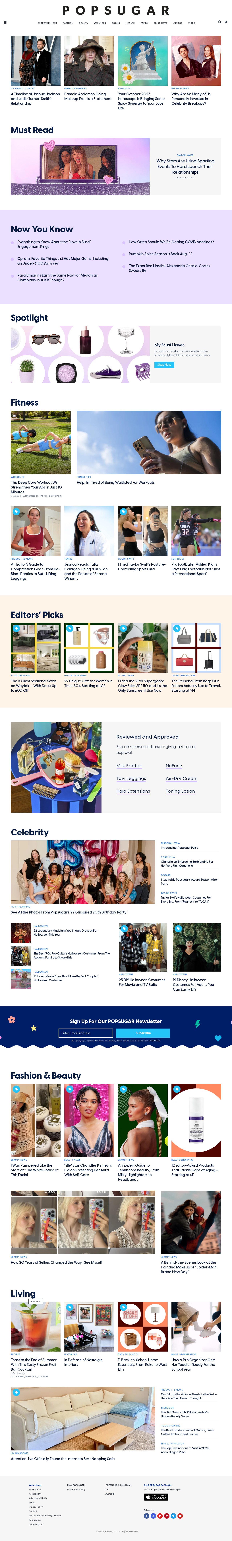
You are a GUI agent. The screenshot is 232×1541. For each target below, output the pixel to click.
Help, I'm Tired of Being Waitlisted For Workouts (116, 482)
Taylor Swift (126, 559)
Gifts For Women (75, 675)
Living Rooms (19, 1453)
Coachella (168, 857)
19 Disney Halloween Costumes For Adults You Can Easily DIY (193, 985)
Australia (109, 1494)
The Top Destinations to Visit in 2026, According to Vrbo (185, 1450)
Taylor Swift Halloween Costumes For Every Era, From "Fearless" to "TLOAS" (186, 899)
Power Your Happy (76, 1489)
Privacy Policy (116, 1041)
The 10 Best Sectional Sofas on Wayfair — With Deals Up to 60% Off (34, 686)
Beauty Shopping (182, 1160)
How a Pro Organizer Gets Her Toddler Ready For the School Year (193, 1365)
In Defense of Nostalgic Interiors (83, 1362)
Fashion (68, 23)
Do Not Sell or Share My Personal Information (45, 1517)
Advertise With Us (38, 1498)
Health (130, 23)
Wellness (100, 23)
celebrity (30, 832)
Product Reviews (22, 559)
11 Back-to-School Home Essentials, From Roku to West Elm (142, 1365)
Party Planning (20, 907)
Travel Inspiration (183, 675)
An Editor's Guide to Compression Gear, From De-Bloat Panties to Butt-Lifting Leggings (35, 571)
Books (116, 23)
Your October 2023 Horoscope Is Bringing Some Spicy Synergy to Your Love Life (141, 101)
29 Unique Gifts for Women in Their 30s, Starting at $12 (88, 683)
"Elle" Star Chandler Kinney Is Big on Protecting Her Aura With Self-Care (88, 1170)
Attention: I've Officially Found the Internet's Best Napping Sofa (63, 1459)
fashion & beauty (46, 1076)
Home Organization (183, 1354)
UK (107, 1489)
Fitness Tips (84, 477)
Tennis (68, 559)
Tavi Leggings (131, 778)
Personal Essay (170, 843)
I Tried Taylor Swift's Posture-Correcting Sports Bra (142, 566)
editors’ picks (37, 615)
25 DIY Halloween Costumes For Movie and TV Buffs (142, 982)
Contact (33, 1511)
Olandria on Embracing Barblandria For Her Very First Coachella (187, 863)
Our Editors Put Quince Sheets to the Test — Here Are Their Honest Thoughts (189, 1396)
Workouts (17, 477)
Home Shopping (20, 675)
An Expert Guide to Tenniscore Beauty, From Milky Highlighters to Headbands (138, 1172)
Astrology (125, 88)
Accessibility (35, 1494)
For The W (177, 559)
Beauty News (126, 675)
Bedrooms (167, 1408)
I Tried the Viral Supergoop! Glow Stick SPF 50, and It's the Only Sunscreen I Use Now (142, 686)
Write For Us (35, 1489)
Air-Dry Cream (181, 778)
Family (144, 23)
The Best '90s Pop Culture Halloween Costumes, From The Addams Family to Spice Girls (72, 955)
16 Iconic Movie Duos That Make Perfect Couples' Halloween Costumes (66, 978)
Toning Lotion (180, 791)
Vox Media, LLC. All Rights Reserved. (120, 1531)
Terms (102, 1041)
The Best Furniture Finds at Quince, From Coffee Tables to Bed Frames (187, 1432)
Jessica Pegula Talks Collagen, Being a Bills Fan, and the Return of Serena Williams (86, 571)
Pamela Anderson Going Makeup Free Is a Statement (87, 96)
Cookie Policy (35, 1524)
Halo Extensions (133, 791)
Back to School (128, 1354)
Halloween (41, 926)
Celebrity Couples (22, 88)
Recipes (15, 1354)
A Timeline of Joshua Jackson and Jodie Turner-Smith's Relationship (35, 99)
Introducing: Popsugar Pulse (179, 847)
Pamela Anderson (75, 88)
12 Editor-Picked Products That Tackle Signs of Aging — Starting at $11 (194, 1170)
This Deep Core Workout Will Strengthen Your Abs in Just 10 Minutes (36, 487)
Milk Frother (129, 765)
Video (191, 23)
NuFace (174, 765)
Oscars (165, 875)
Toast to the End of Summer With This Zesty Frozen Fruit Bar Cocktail (34, 1365)
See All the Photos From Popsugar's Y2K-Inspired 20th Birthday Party (69, 912)
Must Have (160, 23)
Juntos (178, 23)
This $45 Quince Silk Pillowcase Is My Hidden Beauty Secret (185, 1414)
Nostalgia (70, 1354)
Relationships (180, 88)
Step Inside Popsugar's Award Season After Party (189, 881)
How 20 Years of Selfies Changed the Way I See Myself (56, 1262)
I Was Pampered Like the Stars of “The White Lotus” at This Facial (35, 1170)
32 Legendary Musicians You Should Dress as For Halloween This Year (66, 932)
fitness (24, 403)
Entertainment (47, 23)
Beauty (83, 23)
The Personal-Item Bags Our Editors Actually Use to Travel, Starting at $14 (196, 686)
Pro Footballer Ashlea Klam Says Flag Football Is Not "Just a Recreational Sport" (195, 569)
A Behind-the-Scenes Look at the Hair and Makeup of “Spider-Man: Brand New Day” (189, 1267)
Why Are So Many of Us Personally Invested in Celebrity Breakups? (191, 99)
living (23, 1294)
